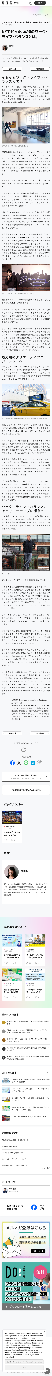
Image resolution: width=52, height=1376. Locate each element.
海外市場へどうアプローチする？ (14, 1159)
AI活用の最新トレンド (9, 1146)
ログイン (40, 3)
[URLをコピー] (39, 762)
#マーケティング (7, 58)
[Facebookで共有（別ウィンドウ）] (12, 762)
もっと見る (45, 1168)
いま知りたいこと (10, 1133)
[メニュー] (48, 3)
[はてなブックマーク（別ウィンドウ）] (32, 762)
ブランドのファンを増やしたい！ (13, 1152)
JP (15, 3)
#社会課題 (35, 58)
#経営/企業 (16, 58)
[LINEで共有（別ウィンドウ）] (26, 762)
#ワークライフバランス (13, 61)
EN (18, 3)
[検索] (31, 3)
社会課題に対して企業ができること (14, 1165)
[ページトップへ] (47, 1371)
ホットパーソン (9, 1181)
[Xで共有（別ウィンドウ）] (19, 762)
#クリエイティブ (26, 58)
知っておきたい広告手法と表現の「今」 (15, 1140)
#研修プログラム (27, 61)
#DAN (3, 61)
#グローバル (44, 58)
